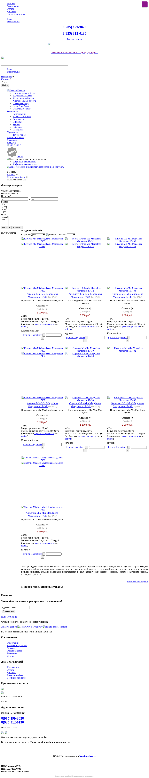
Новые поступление (17, 645)
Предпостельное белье (24, 93)
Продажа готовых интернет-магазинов (83, 776)
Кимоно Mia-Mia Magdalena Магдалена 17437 (42, 405)
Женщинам (12, 111)
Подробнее (36, 335)
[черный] (4, 217)
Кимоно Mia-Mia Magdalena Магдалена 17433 (42, 295)
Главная (11, 3)
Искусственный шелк (23, 98)
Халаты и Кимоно (22, 116)
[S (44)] (4, 207)
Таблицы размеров (16, 678)
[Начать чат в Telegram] (55, 626)
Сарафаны (18, 129)
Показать (6, 228)
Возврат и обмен (15, 675)
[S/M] (4, 204)
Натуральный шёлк (22, 95)
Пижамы (17, 122)
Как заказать (13, 667)
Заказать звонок (74, 39)
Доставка (11, 11)
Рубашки (17, 127)
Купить (27, 335)
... (29, 199)
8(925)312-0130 (12, 722)
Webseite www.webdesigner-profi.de (137, 581)
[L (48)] (4, 212)
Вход (9, 19)
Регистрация (13, 21)
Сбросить (17, 228)
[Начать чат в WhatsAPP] (30, 626)
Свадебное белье (21, 106)
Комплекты (18, 119)
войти (24, 326)
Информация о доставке (25, 164)
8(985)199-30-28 (9, 617)
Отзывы (11, 648)
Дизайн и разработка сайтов (63, 776)
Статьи (10, 656)
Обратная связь (14, 650)
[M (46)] (4, 209)
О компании (13, 6)
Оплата (10, 9)
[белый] (4, 220)
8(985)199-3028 (12, 718)
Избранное (6, 76)
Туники (16, 124)
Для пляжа (12, 140)
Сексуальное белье (22, 108)
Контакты (12, 653)
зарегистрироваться (44, 324)
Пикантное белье (15, 137)
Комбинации (19, 114)
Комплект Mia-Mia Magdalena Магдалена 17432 (85, 295)
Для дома (11, 142)
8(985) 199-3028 (74, 27)
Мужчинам (12, 132)
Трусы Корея (19, 135)
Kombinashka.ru (87, 756)
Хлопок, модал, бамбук (24, 101)
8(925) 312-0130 (74, 33)
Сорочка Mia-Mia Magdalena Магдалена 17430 (85, 405)
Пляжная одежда (21, 103)
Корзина (5, 79)
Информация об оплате (24, 161)
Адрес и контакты (16, 14)
